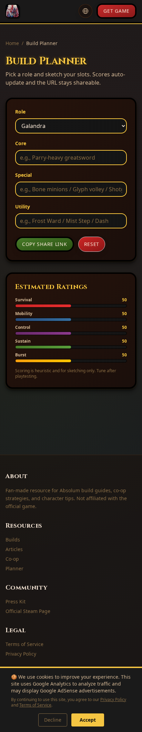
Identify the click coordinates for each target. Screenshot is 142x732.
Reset (92, 244)
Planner (14, 568)
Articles (14, 549)
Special (23, 175)
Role (20, 111)
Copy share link (44, 244)
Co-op (12, 559)
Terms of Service (35, 705)
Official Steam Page (28, 611)
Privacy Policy (113, 699)
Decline (52, 720)
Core (20, 143)
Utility (22, 206)
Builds (13, 539)
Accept (88, 720)
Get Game (116, 11)
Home (12, 43)
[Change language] (85, 11)
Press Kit (16, 601)
